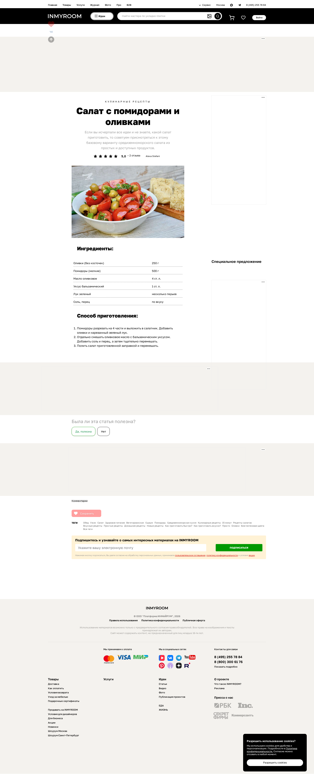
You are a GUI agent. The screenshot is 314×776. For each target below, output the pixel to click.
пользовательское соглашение (190, 555)
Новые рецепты (155, 526)
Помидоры (160, 523)
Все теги (87, 529)
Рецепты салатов (242, 523)
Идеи (162, 679)
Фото (108, 4)
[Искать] (217, 16)
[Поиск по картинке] (209, 16)
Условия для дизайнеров (62, 714)
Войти (259, 17)
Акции (51, 722)
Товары (67, 4)
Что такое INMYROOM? (227, 683)
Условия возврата (58, 692)
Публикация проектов (172, 696)
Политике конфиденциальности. (272, 750)
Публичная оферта (194, 620)
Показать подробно (225, 666)
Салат (100, 523)
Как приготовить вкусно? (207, 526)
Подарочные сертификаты (63, 701)
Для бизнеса (55, 718)
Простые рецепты (113, 526)
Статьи (163, 683)
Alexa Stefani (153, 156)
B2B (129, 4)
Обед (86, 523)
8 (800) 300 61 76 (228, 662)
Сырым (149, 523)
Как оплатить (56, 688)
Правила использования (123, 620)
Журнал (94, 4)
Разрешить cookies (275, 762)
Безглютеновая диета (252, 526)
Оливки (235, 526)
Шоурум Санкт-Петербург (63, 735)
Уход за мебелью (58, 696)
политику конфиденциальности (222, 555)
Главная (52, 4)
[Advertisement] (136, 64)
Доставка (53, 683)
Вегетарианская (135, 523)
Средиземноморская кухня (181, 523)
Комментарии (80, 501)
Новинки (53, 726)
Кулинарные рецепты (128, 101)
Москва (220, 5)
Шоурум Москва (57, 730)
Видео (162, 688)
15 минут (227, 523)
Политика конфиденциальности (160, 620)
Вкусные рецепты (92, 526)
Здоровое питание (115, 523)
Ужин (93, 523)
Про (118, 4)
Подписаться (239, 547)
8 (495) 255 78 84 (256, 5)
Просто (226, 526)
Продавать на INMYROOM (63, 709)
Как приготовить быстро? (178, 526)
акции (252, 555)
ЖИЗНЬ (163, 709)
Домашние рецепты (134, 526)
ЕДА (161, 705)
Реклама (219, 688)
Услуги (81, 4)
